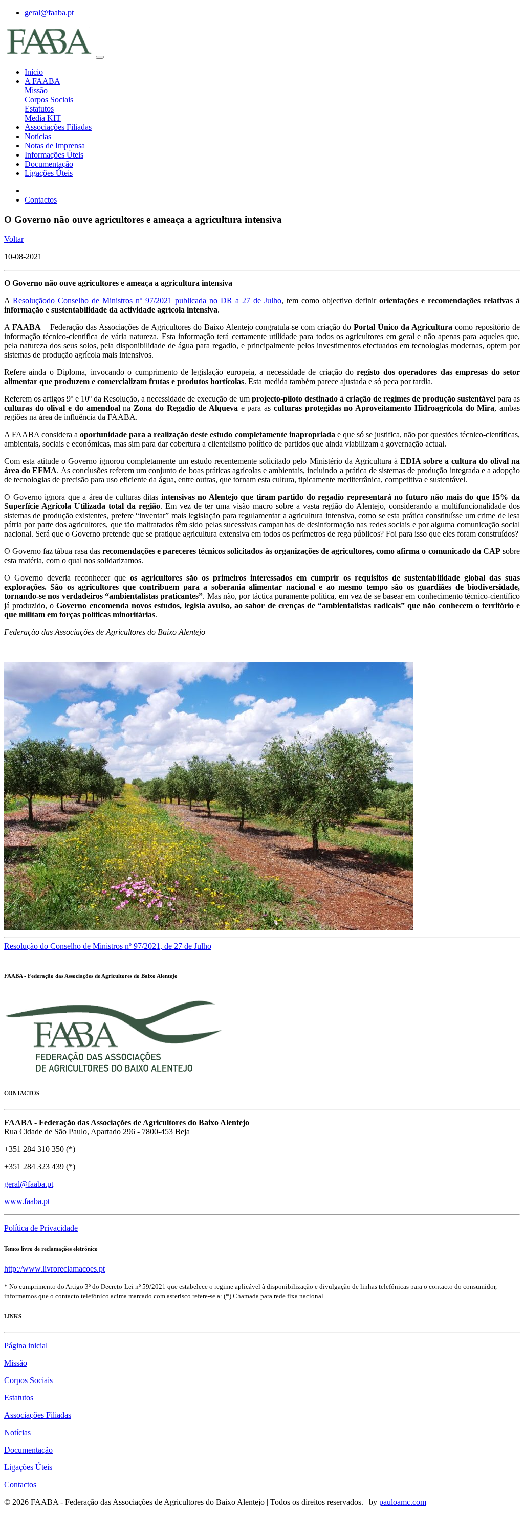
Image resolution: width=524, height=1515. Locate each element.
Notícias (38, 136)
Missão (36, 90)
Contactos (41, 199)
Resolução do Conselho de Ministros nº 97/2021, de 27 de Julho (107, 946)
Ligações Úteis (49, 173)
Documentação (49, 164)
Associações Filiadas (58, 127)
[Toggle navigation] (100, 57)
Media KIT (43, 118)
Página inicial (26, 1345)
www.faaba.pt (27, 1201)
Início (34, 72)
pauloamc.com (402, 1502)
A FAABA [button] (42, 81)
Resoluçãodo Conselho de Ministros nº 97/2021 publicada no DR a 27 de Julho (147, 300)
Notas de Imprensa (55, 145)
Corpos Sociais (49, 99)
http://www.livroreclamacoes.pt (54, 1268)
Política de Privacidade (41, 1227)
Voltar (14, 239)
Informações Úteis (54, 154)
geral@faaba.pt (49, 12)
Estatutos (39, 108)
